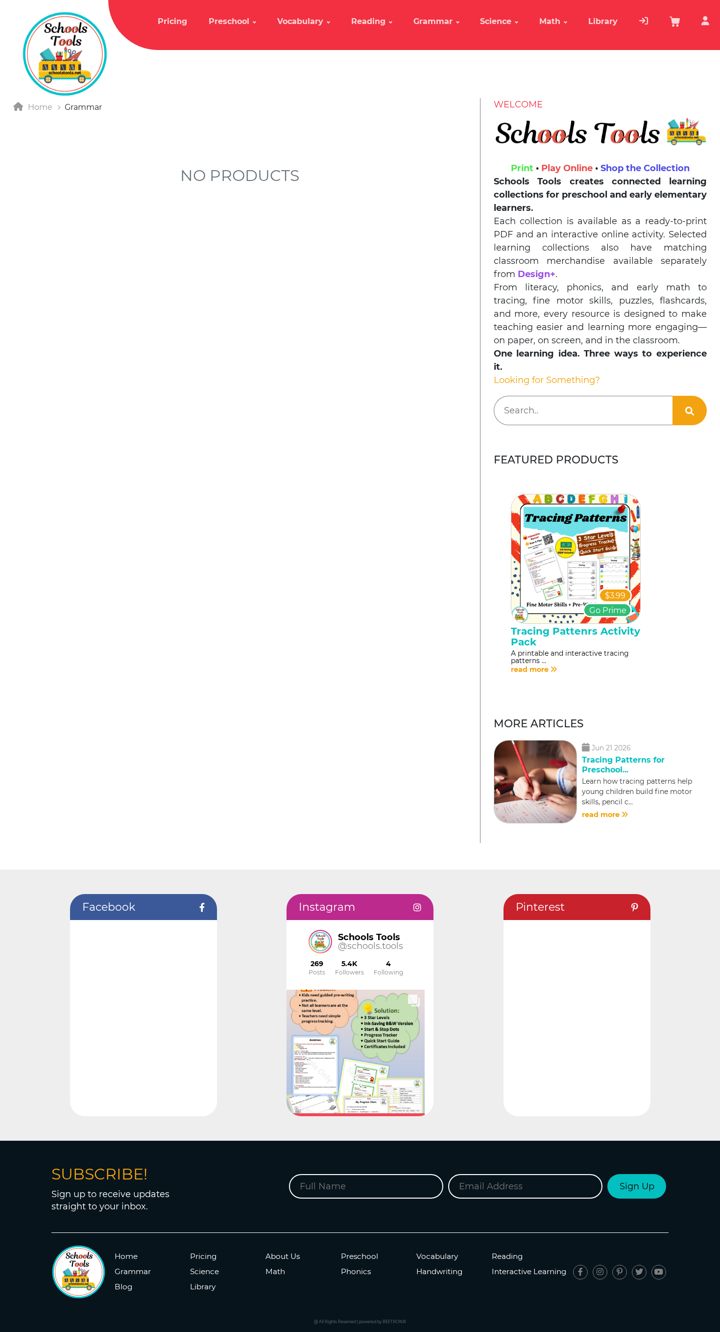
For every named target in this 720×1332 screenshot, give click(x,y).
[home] (65, 53)
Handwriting (439, 1271)
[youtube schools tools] (658, 1272)
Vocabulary (437, 1256)
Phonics (356, 1271)
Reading (507, 1256)
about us (282, 1256)
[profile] (705, 25)
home (126, 1256)
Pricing (172, 21)
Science (204, 1271)
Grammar (133, 1271)
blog (124, 1286)
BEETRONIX (394, 1321)
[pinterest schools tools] (620, 1272)
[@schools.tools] (320, 941)
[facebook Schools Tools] (580, 1272)
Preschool (359, 1256)
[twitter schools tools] (639, 1272)
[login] (643, 25)
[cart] (675, 25)
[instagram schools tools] (600, 1272)
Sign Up (637, 1186)
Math (275, 1271)
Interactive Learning (529, 1271)
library (603, 21)
